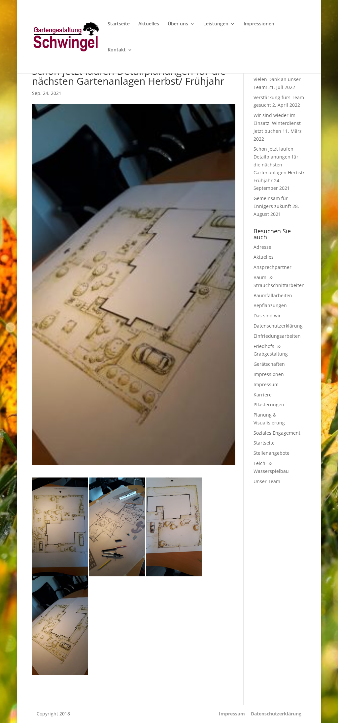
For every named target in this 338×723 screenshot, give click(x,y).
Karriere (263, 394)
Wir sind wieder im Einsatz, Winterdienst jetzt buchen (277, 123)
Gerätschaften (269, 364)
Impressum (266, 384)
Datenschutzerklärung (278, 326)
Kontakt (117, 50)
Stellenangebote (271, 453)
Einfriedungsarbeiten (277, 336)
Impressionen (259, 24)
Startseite (119, 24)
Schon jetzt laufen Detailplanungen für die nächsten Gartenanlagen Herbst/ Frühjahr (279, 164)
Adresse (262, 247)
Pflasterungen (269, 404)
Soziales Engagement (277, 433)
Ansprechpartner (272, 267)
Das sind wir (267, 315)
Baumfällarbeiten (273, 295)
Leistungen (215, 24)
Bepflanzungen (270, 305)
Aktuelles (148, 24)
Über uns (178, 24)
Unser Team (267, 481)
